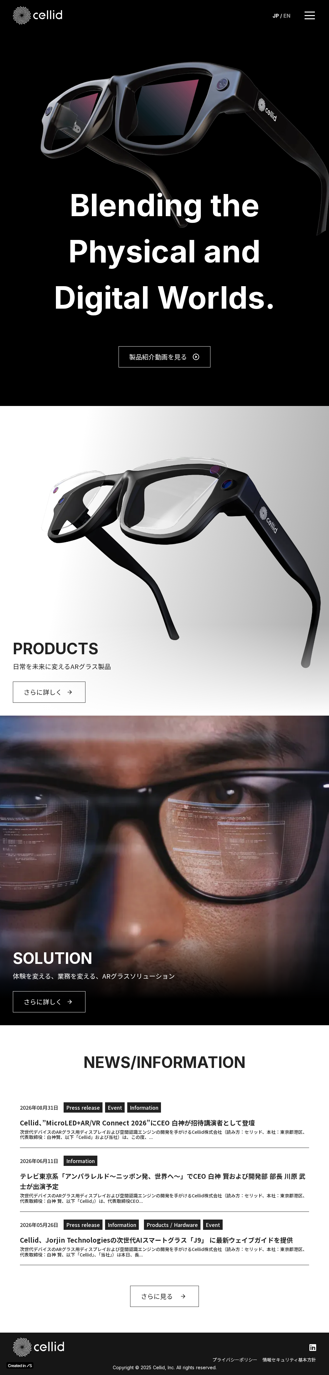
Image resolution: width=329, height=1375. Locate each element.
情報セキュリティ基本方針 (289, 1360)
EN (286, 16)
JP (275, 16)
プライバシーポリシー (234, 1360)
